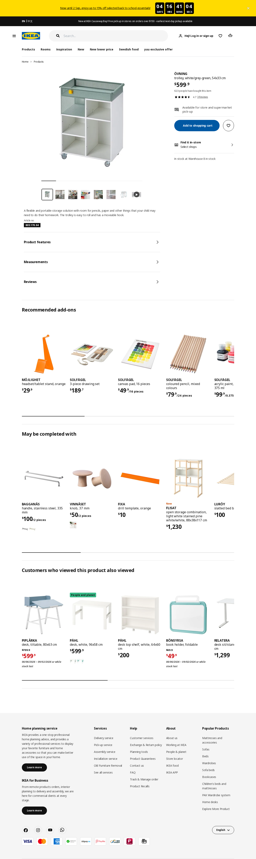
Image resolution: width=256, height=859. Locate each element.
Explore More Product (216, 809)
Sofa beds (208, 770)
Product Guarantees (142, 759)
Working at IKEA (176, 745)
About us (171, 738)
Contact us (137, 765)
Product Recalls (139, 786)
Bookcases (209, 777)
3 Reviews (202, 97)
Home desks (210, 802)
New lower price (101, 49)
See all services (103, 772)
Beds (205, 756)
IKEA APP (172, 772)
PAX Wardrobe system (216, 795)
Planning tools (139, 752)
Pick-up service (103, 745)
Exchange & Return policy (146, 745)
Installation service (105, 759)
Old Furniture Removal (108, 765)
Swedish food (129, 49)
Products (39, 61)
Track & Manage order (144, 779)
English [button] (220, 830)
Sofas (205, 749)
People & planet (176, 752)
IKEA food (172, 765)
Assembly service (104, 752)
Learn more (34, 767)
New (81, 49)
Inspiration (64, 49)
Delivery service (103, 738)
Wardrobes (209, 763)
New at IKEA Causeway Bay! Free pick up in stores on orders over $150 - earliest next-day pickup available (135, 21)
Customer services (141, 738)
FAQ (132, 772)
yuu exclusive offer (158, 49)
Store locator (174, 759)
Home (25, 61)
